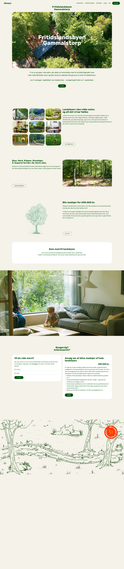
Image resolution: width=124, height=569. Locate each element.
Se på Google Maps (19, 185)
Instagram (35, 364)
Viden (105, 3)
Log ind (116, 3)
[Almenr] (8, 3)
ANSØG (69, 395)
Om (110, 3)
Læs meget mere (69, 144)
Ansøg (62, 85)
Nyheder (99, 3)
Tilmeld (19, 377)
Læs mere (67, 233)
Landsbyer (79, 3)
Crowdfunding (90, 3)
